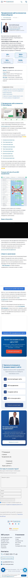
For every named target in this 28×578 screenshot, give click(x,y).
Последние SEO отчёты (20, 546)
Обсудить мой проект (14, 351)
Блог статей (18, 542)
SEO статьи (3, 546)
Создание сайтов (5, 539)
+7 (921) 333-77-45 (22, 2)
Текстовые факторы (8, 142)
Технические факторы (8, 151)
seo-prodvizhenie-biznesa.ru (14, 28)
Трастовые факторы (8, 149)
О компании (18, 537)
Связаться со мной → (14, 442)
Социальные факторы (8, 156)
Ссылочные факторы (8, 144)
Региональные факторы (8, 158)
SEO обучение (4, 544)
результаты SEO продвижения (8, 249)
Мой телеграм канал (8, 564)
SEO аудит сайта (4, 541)
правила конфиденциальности (14, 504)
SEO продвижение (5, 126)
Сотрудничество (19, 541)
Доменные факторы (8, 153)
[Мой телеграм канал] (18, 523)
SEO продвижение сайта (6, 537)
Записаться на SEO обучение (14, 289)
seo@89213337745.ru (8, 562)
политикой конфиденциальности (8, 576)
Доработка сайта (5, 542)
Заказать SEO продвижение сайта (14, 333)
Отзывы (17, 539)
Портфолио (3, 547)
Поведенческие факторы (9, 146)
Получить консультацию (14, 405)
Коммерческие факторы (8, 140)
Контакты (17, 544)
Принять (23, 575)
